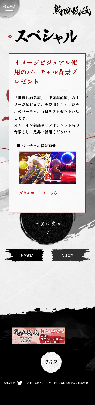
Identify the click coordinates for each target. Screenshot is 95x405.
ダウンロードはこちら (38, 193)
